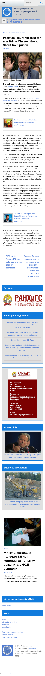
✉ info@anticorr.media (31, 20)
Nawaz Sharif (13, 87)
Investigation (6, 627)
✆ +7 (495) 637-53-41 (14, 22)
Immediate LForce (9, 673)
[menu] (4, 21)
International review (17, 33)
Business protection (9, 637)
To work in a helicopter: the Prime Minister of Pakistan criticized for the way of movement (25, 217)
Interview (5, 624)
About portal (6, 606)
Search (41, 2)
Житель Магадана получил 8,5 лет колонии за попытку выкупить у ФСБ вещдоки (19, 560)
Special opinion (7, 635)
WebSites (32, 648)
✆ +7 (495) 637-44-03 (14, 20)
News (5, 33)
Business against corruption (12, 632)
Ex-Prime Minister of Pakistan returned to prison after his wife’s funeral (25, 122)
